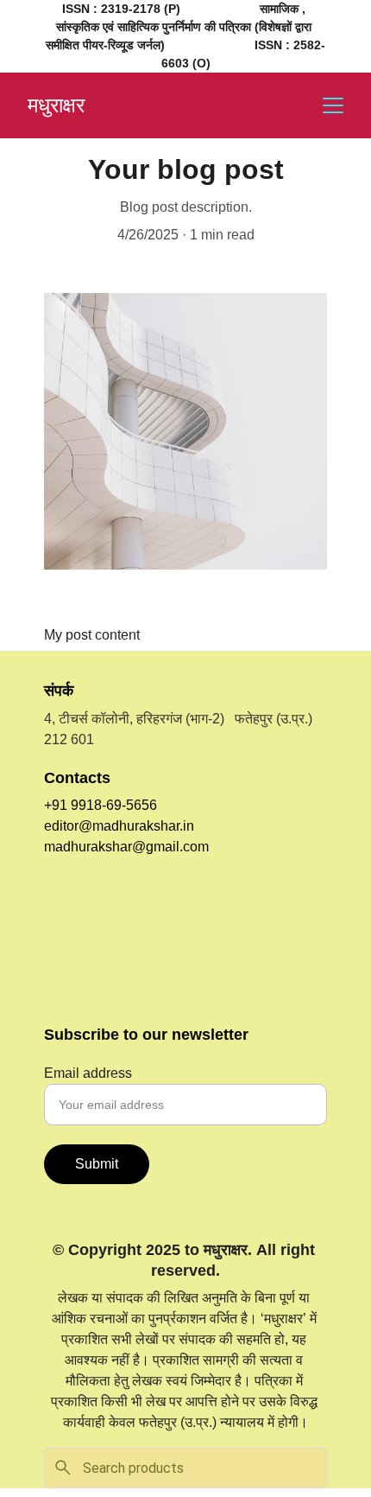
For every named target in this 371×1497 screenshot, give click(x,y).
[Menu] (333, 105)
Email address (88, 1073)
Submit (96, 1163)
